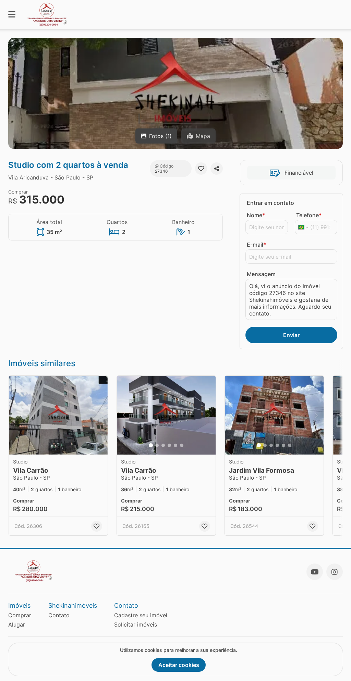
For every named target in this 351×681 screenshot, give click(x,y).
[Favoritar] (201, 168)
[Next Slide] (208, 415)
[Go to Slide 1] (151, 445)
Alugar (16, 624)
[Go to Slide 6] (181, 445)
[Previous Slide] (124, 415)
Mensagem (261, 274)
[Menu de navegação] (11, 14)
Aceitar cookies (178, 664)
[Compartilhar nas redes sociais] (216, 168)
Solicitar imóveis (135, 624)
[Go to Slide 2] (157, 445)
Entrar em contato (270, 202)
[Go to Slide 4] (169, 445)
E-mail (256, 244)
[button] (58, 415)
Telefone (309, 215)
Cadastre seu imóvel (140, 615)
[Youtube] (314, 572)
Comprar (19, 615)
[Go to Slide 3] (163, 445)
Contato (59, 615)
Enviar (291, 335)
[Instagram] (334, 572)
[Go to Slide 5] (175, 445)
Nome (256, 215)
